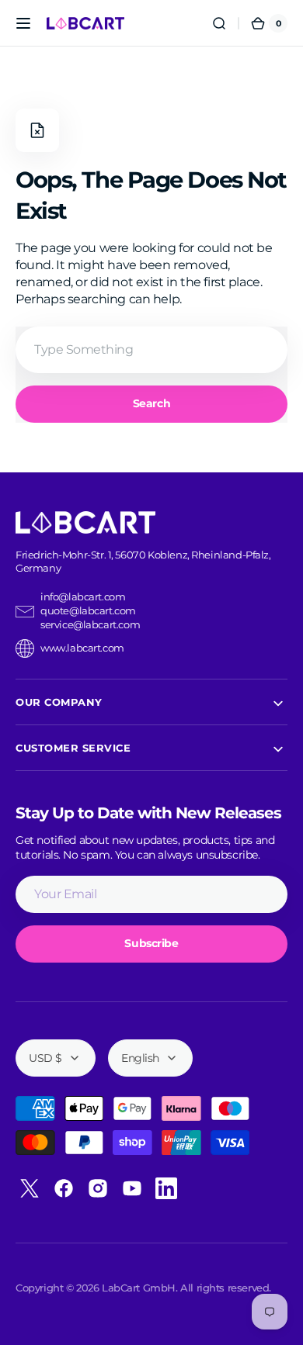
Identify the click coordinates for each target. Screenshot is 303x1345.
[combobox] (151, 350)
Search (151, 403)
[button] (23, 23)
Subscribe (151, 943)
